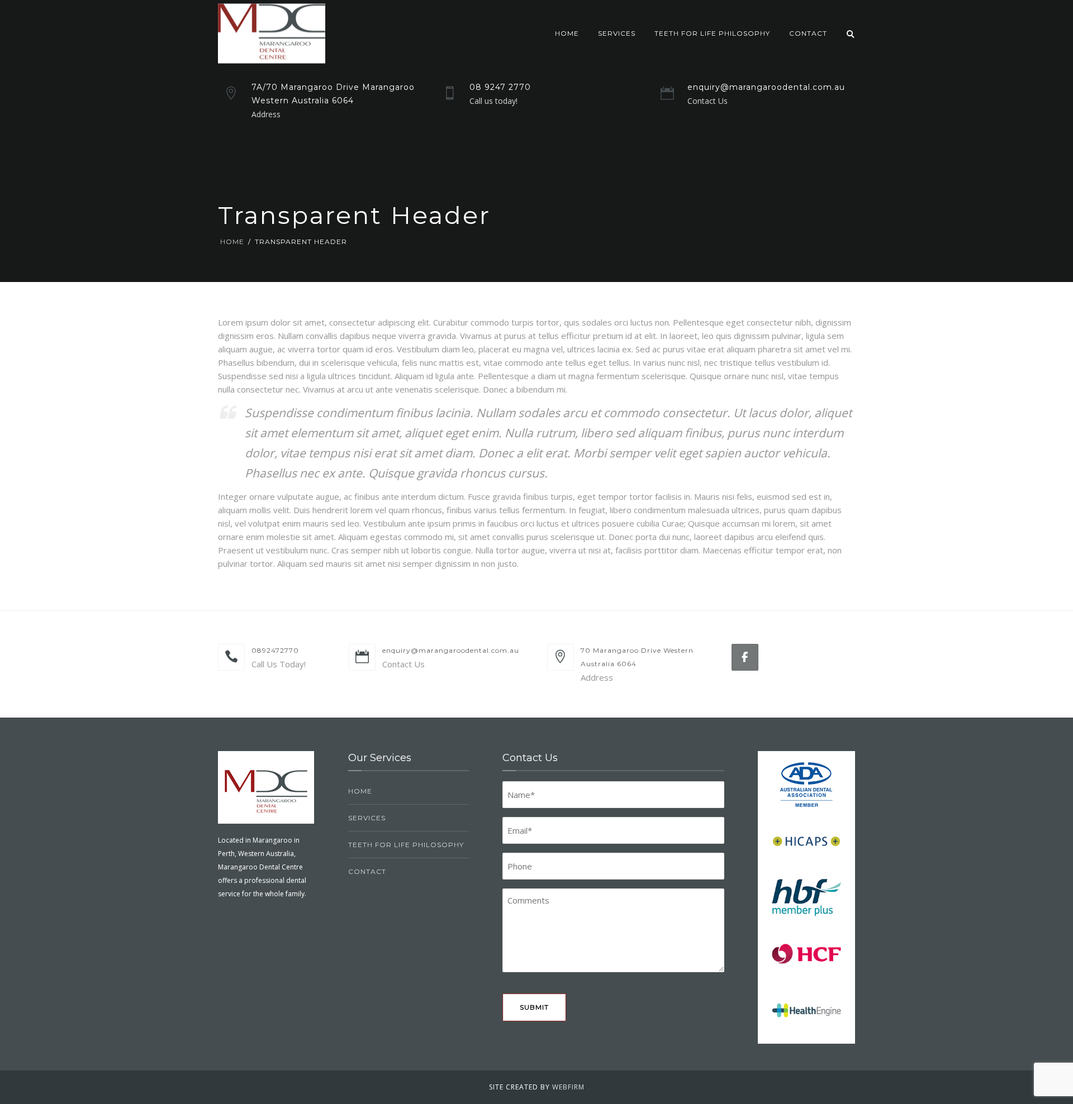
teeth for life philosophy (712, 33)
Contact (808, 33)
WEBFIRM (568, 1087)
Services (616, 33)
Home (567, 33)
